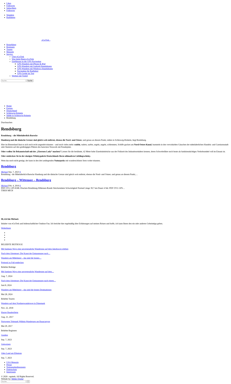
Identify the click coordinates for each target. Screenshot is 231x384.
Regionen (10, 47)
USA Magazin (12, 362)
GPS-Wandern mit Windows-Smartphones (35, 69)
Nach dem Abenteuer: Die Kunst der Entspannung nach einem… (28, 281)
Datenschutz (11, 369)
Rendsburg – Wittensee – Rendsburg (26, 180)
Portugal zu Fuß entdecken (12, 262)
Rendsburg (8, 166)
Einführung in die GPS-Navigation (26, 61)
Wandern (10, 15)
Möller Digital (17, 379)
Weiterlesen (6, 228)
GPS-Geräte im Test (25, 73)
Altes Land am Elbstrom (11, 353)
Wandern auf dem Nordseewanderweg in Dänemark (23, 303)
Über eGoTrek (18, 57)
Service (9, 54)
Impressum (11, 372)
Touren (9, 49)
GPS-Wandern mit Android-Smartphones (34, 66)
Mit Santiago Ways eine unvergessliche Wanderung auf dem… (27, 271)
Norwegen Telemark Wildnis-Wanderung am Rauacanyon (25, 321)
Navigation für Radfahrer (27, 71)
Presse (9, 365)
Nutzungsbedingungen (16, 367)
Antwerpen (6, 344)
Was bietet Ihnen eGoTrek (23, 59)
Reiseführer (11, 44)
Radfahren (10, 17)
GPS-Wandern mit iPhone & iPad (31, 64)
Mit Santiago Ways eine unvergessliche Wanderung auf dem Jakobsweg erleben (34, 249)
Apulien (4, 335)
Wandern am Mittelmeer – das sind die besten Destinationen (26, 290)
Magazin (10, 52)
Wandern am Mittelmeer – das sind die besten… (21, 258)
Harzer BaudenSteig (9, 312)
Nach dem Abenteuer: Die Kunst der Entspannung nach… (25, 253)
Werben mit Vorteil (20, 76)
